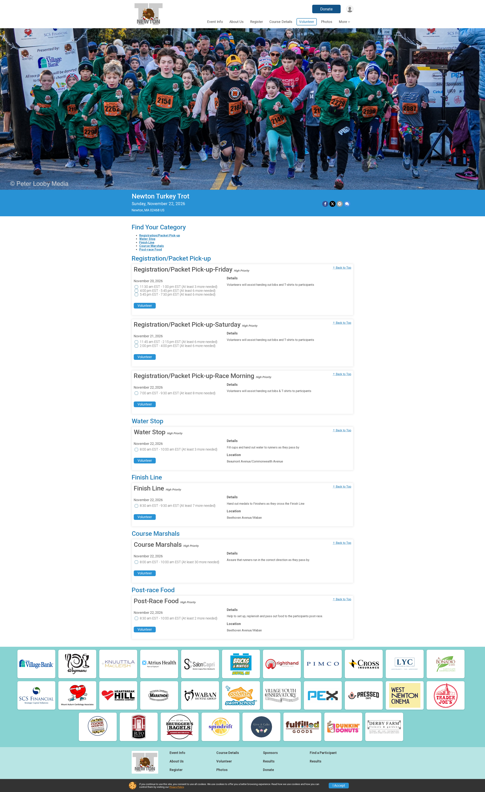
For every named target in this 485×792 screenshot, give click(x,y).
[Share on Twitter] (332, 204)
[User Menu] (349, 8)
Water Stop (147, 239)
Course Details (280, 22)
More (343, 22)
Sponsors (270, 753)
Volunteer (306, 22)
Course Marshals (151, 246)
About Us (236, 22)
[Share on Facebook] (325, 204)
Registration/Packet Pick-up (159, 235)
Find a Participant (323, 753)
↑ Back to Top (342, 267)
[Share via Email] (340, 204)
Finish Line (146, 242)
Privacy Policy (176, 787)
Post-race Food (150, 249)
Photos (326, 22)
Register (256, 22)
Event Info (215, 22)
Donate (326, 9)
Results (269, 761)
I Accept (338, 785)
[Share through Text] (347, 204)
